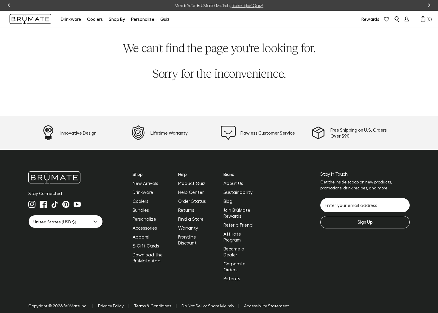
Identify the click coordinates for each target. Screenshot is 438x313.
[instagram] (31, 204)
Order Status (192, 201)
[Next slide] (429, 5)
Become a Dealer (233, 251)
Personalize (144, 219)
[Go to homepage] (30, 19)
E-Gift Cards (146, 245)
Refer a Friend (238, 225)
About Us (233, 183)
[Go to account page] (407, 19)
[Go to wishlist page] (386, 19)
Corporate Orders (234, 266)
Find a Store (191, 219)
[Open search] (397, 19)
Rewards (370, 19)
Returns (186, 210)
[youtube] (77, 204)
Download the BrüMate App (148, 257)
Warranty (188, 228)
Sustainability (238, 192)
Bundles (141, 210)
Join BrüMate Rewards (236, 213)
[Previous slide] (9, 5)
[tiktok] (54, 204)
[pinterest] (65, 204)
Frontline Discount (187, 239)
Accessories (145, 228)
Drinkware (143, 192)
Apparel (141, 236)
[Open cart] (423, 19)
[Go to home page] (65, 177)
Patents (231, 278)
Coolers (140, 201)
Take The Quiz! (247, 5)
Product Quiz (191, 183)
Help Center (191, 192)
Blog (227, 201)
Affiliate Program (232, 236)
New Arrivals (145, 183)
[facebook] (43, 204)
